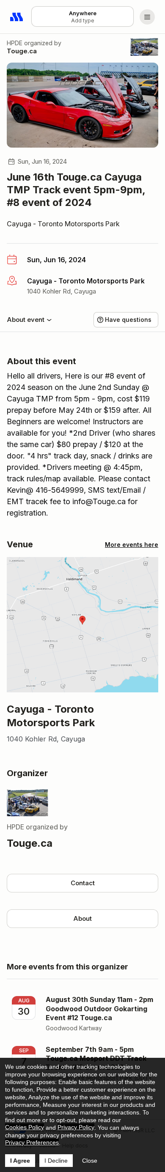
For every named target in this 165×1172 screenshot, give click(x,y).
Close (89, 1160)
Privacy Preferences (32, 1142)
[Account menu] (147, 17)
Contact (83, 883)
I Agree (20, 1160)
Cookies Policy (24, 1127)
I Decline (56, 1160)
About (82, 918)
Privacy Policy (76, 1127)
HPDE (14, 43)
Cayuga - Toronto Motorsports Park (63, 224)
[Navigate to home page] (17, 16)
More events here (131, 544)
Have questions (128, 319)
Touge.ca (22, 51)
